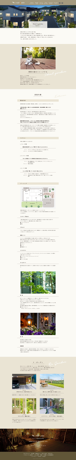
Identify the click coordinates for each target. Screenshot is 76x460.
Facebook (39, 456)
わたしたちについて (32, 3)
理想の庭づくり (38, 453)
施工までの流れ (46, 3)
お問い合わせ (51, 3)
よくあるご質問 (41, 3)
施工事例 (36, 3)
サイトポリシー (34, 456)
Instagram (44, 456)
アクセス (56, 3)
